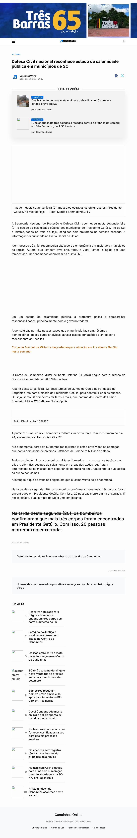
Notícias (16, 54)
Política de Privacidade (78, 827)
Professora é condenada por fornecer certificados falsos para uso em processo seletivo (47, 734)
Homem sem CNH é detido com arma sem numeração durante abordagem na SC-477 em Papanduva (46, 772)
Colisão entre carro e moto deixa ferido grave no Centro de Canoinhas (47, 656)
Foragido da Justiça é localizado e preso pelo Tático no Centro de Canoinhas (43, 637)
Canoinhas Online (28, 76)
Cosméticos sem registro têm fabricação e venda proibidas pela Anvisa (45, 753)
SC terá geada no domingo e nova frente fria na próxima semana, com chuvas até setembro (47, 675)
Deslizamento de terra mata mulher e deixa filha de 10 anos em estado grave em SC (71, 100)
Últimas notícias (39, 827)
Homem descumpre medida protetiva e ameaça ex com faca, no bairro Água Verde (65, 586)
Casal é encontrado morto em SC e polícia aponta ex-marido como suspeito (46, 715)
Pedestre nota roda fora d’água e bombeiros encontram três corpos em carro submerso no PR (45, 617)
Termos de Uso (57, 827)
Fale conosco (99, 827)
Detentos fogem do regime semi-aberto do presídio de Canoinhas (59, 556)
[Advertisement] (68, 285)
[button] (13, 41)
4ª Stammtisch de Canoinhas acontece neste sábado (46, 792)
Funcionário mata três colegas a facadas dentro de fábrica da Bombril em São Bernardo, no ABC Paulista (75, 123)
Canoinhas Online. (82, 821)
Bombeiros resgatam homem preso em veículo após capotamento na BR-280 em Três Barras (45, 695)
